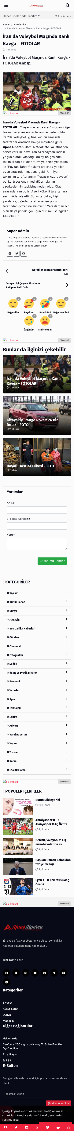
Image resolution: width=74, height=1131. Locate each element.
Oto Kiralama (17, 770)
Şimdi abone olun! (58, 1103)
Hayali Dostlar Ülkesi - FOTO (31, 466)
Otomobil (15, 646)
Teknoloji (15, 708)
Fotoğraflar (16, 655)
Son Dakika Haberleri (22, 628)
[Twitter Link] (17, 254)
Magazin (14, 619)
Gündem (14, 637)
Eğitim (13, 717)
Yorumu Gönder (54, 561)
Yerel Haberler (18, 734)
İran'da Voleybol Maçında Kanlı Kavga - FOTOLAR (34, 381)
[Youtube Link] (23, 254)
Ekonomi (14, 681)
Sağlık (13, 664)
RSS (8, 1060)
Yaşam (13, 743)
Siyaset (13, 593)
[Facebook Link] (10, 254)
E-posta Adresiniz (18, 518)
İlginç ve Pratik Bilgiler (23, 672)
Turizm (13, 752)
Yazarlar (14, 690)
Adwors (13, 725)
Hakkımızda (10, 1038)
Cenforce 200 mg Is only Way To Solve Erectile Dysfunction (32, 1046)
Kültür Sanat (17, 602)
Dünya (13, 611)
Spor (12, 699)
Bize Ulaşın (10, 1054)
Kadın (13, 761)
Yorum (11, 534)
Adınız (11, 503)
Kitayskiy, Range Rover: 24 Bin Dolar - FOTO (33, 422)
